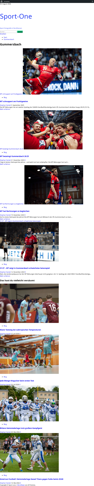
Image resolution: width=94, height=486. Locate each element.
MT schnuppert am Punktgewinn (11, 94)
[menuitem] (1, 1)
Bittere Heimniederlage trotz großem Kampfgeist (21, 428)
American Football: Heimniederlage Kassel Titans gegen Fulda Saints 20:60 (31, 479)
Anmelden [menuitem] (7, 1)
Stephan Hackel (5, 105)
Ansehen (3, 34)
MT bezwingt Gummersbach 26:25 (11, 149)
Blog (5, 97)
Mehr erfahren (5, 109)
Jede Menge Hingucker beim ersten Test (17, 381)
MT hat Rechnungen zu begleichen (12, 204)
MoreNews (21, 485)
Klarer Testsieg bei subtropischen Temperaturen (20, 330)
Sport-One (16, 16)
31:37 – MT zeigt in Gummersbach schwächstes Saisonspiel (20, 221)
